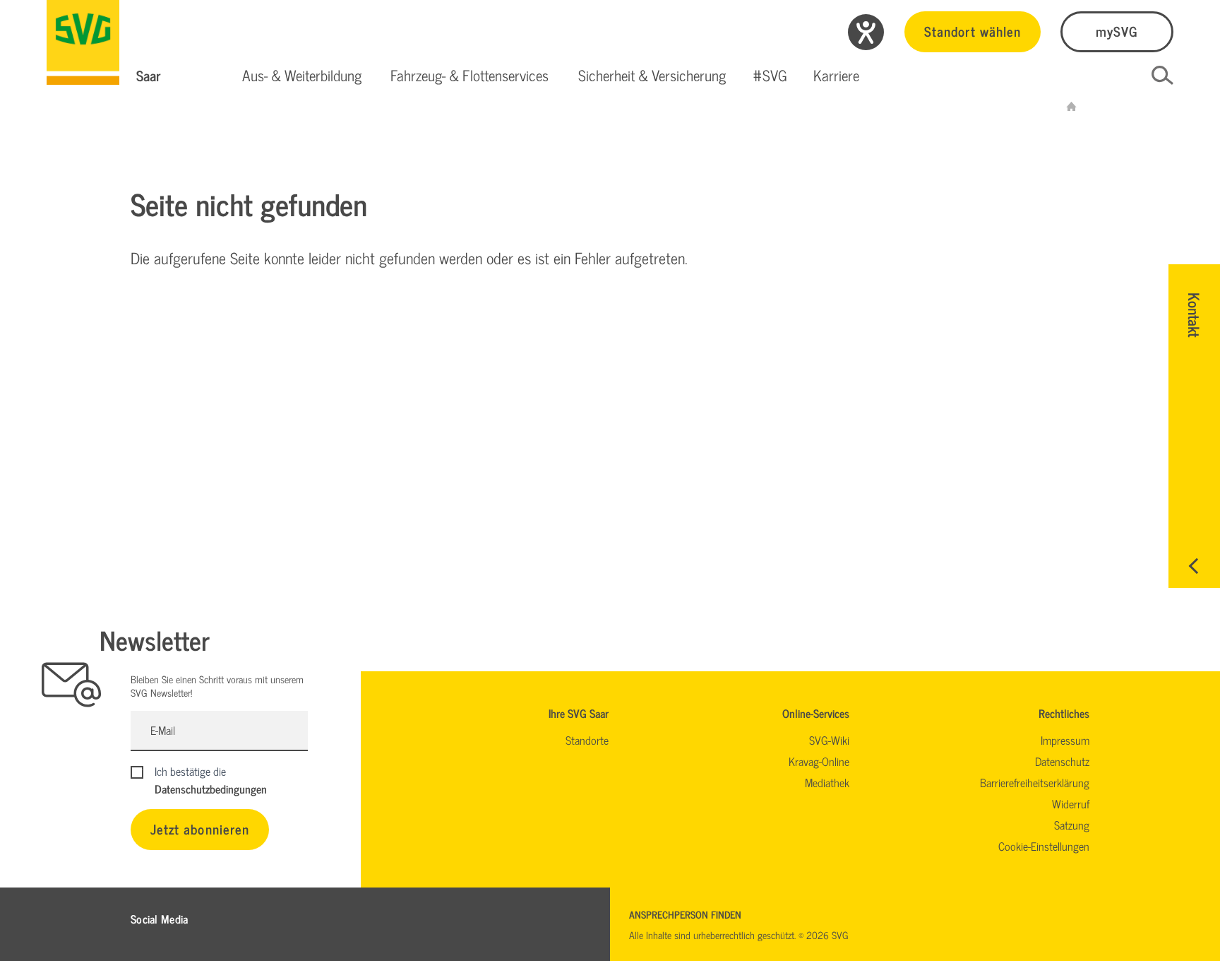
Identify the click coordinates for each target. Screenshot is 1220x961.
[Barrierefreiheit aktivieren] (866, 32)
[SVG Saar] (83, 42)
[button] (302, 75)
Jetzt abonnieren (199, 828)
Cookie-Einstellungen (1043, 846)
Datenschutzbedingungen (211, 788)
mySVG (1117, 31)
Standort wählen (972, 31)
